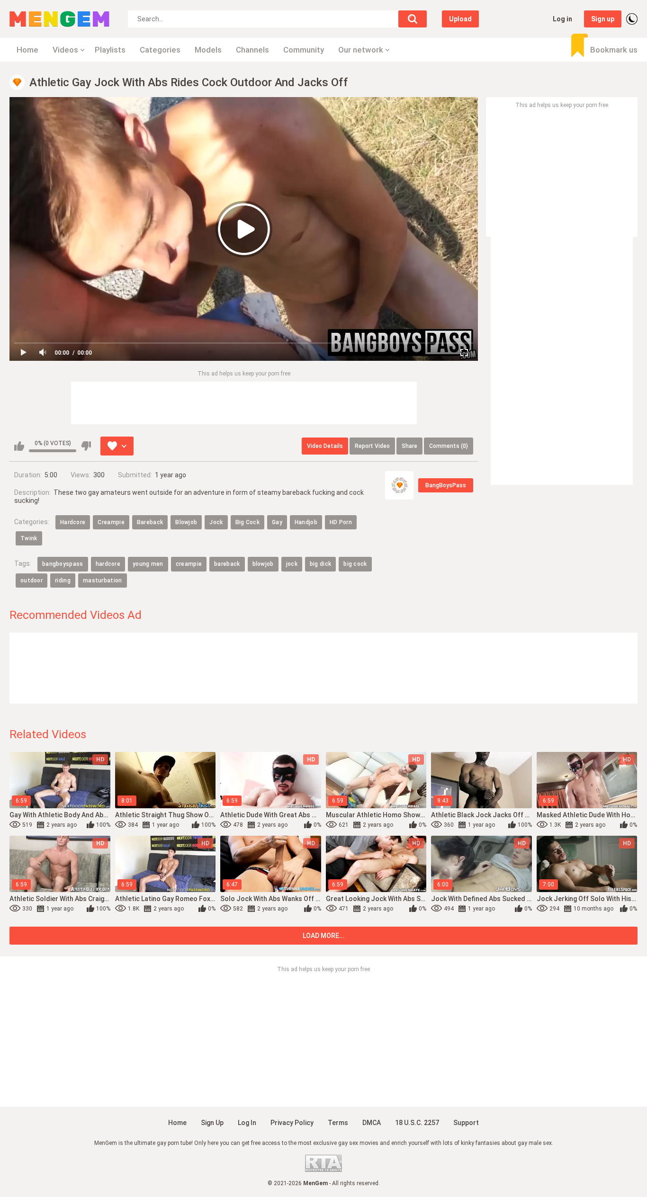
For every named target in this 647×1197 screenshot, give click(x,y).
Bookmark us (614, 49)
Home (27, 49)
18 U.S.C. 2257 (417, 1122)
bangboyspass (62, 564)
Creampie (111, 522)
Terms (338, 1122)
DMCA (371, 1122)
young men (148, 564)
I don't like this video (86, 446)
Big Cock (247, 522)
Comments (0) (448, 446)
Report (372, 446)
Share (409, 446)
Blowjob (186, 522)
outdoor (31, 580)
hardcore (108, 564)
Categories (160, 49)
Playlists (110, 49)
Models (208, 49)
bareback (227, 564)
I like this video (19, 446)
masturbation (102, 580)
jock (291, 564)
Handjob (306, 522)
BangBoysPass (445, 485)
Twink (28, 538)
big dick (320, 564)
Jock (216, 522)
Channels (252, 49)
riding (63, 580)
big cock (355, 564)
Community (303, 49)
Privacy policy (292, 1122)
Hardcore (72, 522)
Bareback (150, 522)
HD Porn (341, 522)
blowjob (263, 564)
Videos (65, 49)
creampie (189, 564)
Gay (277, 522)
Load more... (324, 935)
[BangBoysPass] (399, 485)
